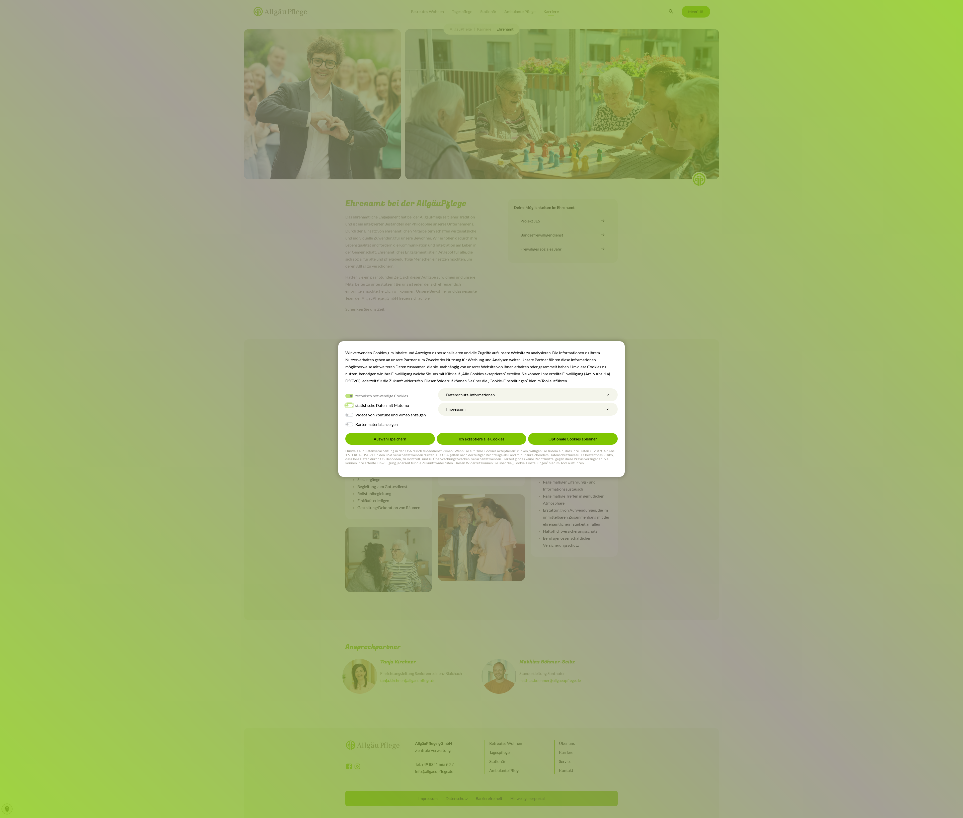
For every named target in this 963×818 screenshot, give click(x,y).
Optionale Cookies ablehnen (573, 438)
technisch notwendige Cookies (381, 395)
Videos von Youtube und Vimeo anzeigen (390, 414)
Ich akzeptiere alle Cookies (481, 438)
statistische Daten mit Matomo (382, 405)
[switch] (349, 405)
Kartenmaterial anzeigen (376, 424)
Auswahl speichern (390, 438)
